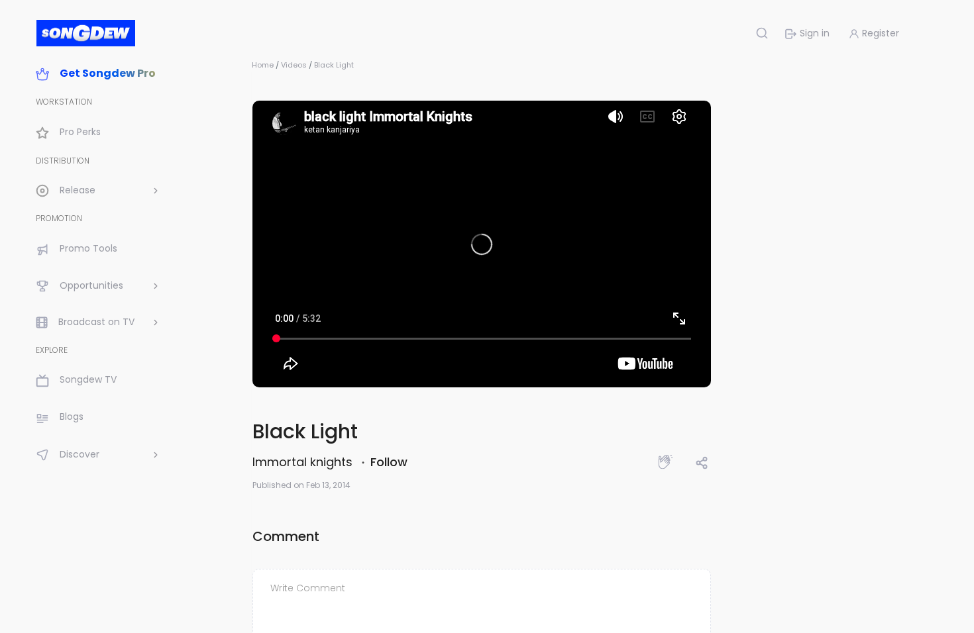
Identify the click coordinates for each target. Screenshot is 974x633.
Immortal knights (304, 462)
